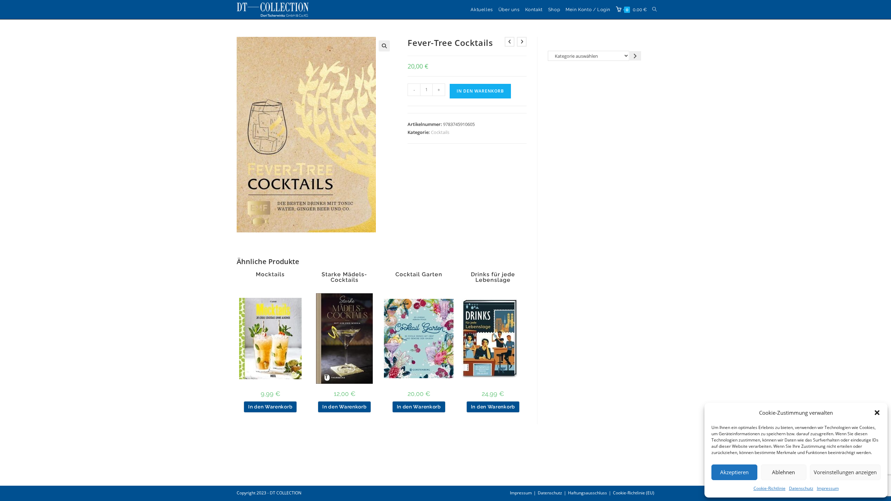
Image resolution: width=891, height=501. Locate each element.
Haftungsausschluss (587, 493)
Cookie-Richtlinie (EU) (633, 493)
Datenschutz (801, 488)
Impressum (828, 488)
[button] (877, 412)
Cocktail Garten (418, 274)
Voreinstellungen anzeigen (845, 472)
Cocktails (440, 132)
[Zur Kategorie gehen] (635, 56)
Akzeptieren (734, 472)
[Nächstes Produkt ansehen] (522, 42)
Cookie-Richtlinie (770, 488)
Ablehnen (783, 472)
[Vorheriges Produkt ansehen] (509, 42)
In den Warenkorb (480, 91)
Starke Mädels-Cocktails (344, 277)
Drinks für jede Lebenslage (493, 277)
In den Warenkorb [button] (270, 406)
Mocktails (270, 274)
